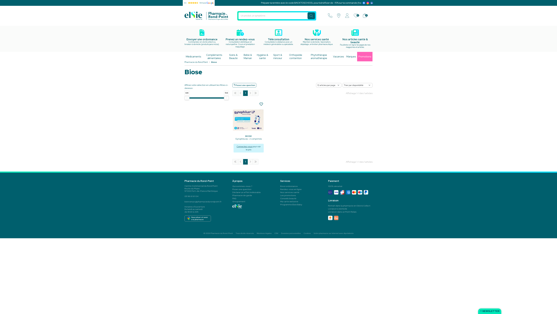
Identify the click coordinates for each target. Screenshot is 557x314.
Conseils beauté (288, 198)
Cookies (307, 233)
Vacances (338, 56)
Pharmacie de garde (242, 195)
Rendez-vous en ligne (291, 189)
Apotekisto (334, 233)
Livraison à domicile (337, 208)
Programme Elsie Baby (291, 204)
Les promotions (288, 195)
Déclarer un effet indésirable (246, 192)
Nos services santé (289, 192)
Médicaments (193, 56)
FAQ (234, 198)
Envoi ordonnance (289, 186)
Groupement (238, 201)
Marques (351, 56)
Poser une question (241, 189)
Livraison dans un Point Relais (342, 211)
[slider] (187, 98)
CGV (276, 233)
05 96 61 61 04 (191, 196)
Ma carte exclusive (289, 201)
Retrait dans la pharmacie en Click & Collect (349, 205)
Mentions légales (264, 233)
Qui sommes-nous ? (242, 186)
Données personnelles (291, 233)
